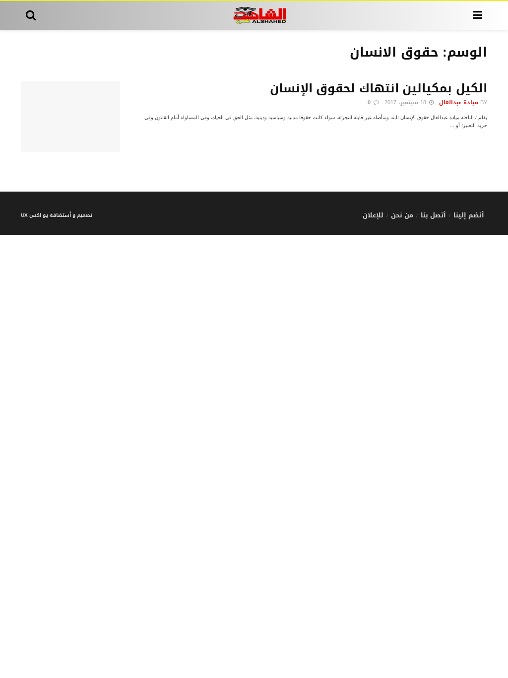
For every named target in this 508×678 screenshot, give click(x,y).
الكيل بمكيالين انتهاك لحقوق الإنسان (378, 88)
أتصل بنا (433, 215)
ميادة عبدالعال (458, 102)
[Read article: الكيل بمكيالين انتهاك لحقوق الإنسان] (70, 116)
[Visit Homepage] (254, 15)
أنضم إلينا (468, 215)
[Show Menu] (477, 15)
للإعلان (373, 215)
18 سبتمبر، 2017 (406, 102)
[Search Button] (31, 15)
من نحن (402, 215)
